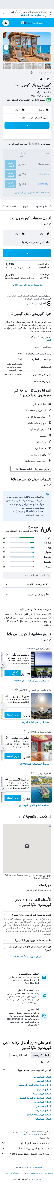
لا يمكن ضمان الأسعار (31, 1134)
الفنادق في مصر (43, 1106)
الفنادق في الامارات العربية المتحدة (35, 1097)
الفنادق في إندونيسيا (42, 1093)
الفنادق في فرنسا (43, 1110)
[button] (3, 13)
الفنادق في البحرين (42, 1101)
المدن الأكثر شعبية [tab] (19, 1055)
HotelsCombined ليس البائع (35, 1143)
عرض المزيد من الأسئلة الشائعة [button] (27, 956)
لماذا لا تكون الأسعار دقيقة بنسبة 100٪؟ (30, 1153)
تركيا (24, 1167)
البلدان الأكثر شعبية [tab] (41, 1055)
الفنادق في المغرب (42, 1076)
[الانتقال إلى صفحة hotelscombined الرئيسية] (32, 22)
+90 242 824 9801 (41, 95)
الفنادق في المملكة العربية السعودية (35, 1085)
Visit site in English (31, 15)
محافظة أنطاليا (15, 1173)
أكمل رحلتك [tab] (44, 1061)
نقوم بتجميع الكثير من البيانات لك (33, 1148)
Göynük (38, 1179)
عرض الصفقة (15, 673)
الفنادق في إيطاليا (43, 1118)
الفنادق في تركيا (44, 1089)
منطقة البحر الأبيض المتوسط (42, 1173)
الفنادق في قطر (44, 1080)
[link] (30, 680)
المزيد (48, 340)
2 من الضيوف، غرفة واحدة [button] (35, 117)
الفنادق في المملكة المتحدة (39, 1114)
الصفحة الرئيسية (35, 1167)
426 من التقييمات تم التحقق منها (22, 99)
